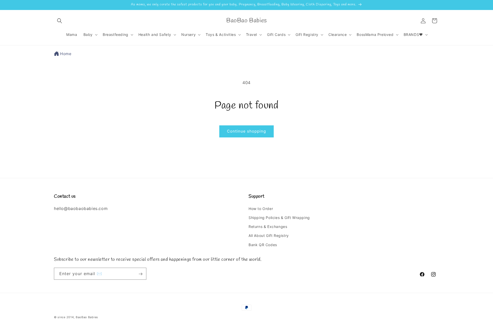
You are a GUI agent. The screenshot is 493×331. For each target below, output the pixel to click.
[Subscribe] (140, 274)
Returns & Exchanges (268, 226)
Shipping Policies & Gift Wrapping (279, 217)
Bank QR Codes (263, 244)
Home (65, 53)
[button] (59, 20)
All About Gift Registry (269, 235)
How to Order (261, 208)
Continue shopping (246, 131)
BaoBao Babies (87, 317)
